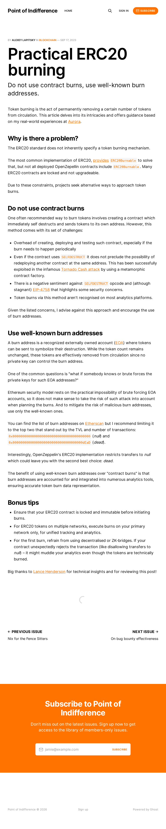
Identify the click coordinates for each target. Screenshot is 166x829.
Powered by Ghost (145, 809)
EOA (119, 342)
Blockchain (47, 40)
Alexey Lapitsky (23, 40)
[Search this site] (110, 11)
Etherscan (94, 423)
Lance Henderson (49, 571)
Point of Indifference (32, 10)
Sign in (124, 10)
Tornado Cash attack (80, 269)
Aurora (74, 121)
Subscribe (147, 10)
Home (68, 10)
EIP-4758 (41, 289)
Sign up (83, 809)
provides (101, 160)
